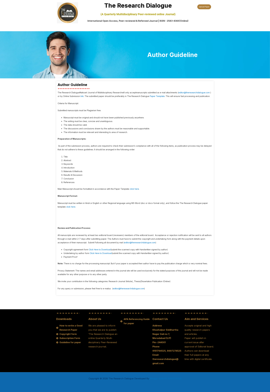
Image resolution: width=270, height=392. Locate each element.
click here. (71, 207)
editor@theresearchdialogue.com (194, 92)
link (82, 96)
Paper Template (157, 96)
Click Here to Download (100, 249)
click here (134, 189)
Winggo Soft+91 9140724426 (165, 378)
